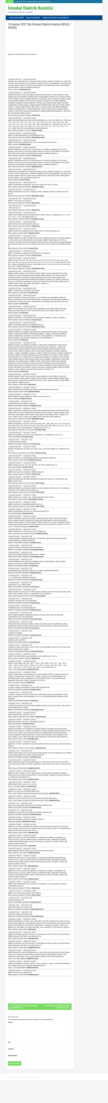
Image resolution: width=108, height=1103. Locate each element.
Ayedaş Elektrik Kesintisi (16, 18)
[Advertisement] (40, 42)
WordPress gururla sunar (15, 1077)
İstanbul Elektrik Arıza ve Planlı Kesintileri (56, 18)
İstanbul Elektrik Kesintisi (30, 8)
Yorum (10, 1022)
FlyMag (30, 1077)
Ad (9, 1042)
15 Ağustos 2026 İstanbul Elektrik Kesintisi (26, 1)
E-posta (11, 1049)
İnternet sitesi (12, 1055)
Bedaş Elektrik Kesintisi (33, 18)
